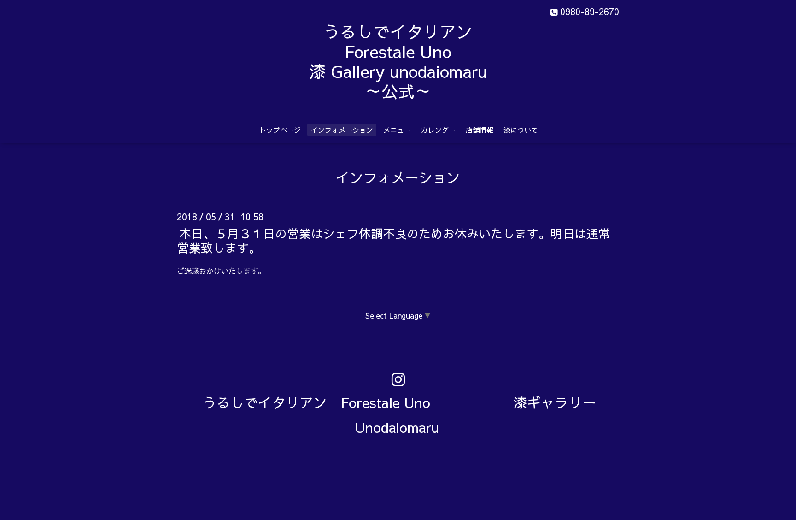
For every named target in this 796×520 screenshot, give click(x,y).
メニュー (397, 130)
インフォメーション (342, 130)
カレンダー (438, 130)
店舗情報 (479, 130)
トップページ (280, 130)
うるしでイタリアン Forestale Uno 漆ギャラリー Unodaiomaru (406, 415)
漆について (520, 130)
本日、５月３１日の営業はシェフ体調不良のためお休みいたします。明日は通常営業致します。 (393, 240)
